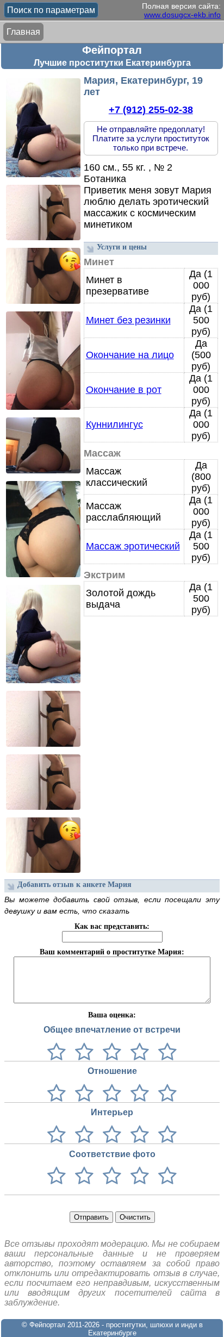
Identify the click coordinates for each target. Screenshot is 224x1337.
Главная (23, 31)
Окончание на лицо (130, 354)
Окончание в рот (123, 389)
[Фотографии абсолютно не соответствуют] (56, 1176)
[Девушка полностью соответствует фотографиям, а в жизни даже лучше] (165, 1176)
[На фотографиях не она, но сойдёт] (82, 1176)
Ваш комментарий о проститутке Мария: (112, 952)
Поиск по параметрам (51, 10)
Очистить (135, 1217)
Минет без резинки (128, 320)
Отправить (91, 1217)
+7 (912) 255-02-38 (151, 109)
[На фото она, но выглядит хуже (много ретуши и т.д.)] (109, 1176)
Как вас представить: (112, 926)
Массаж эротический (133, 546)
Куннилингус (114, 424)
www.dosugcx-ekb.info (182, 14)
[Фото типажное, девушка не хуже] (137, 1176)
